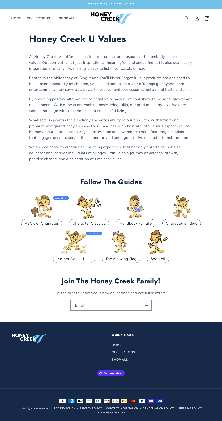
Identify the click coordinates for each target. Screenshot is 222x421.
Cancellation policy (158, 408)
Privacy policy (91, 408)
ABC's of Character (41, 223)
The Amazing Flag (121, 259)
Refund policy (64, 408)
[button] (40, 18)
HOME (117, 345)
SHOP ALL (120, 359)
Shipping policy (190, 408)
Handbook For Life (135, 223)
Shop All (158, 259)
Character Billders (181, 223)
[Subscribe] (146, 305)
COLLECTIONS (123, 352)
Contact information (122, 408)
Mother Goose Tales (74, 259)
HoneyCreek (40, 408)
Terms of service (113, 412)
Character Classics (88, 223)
